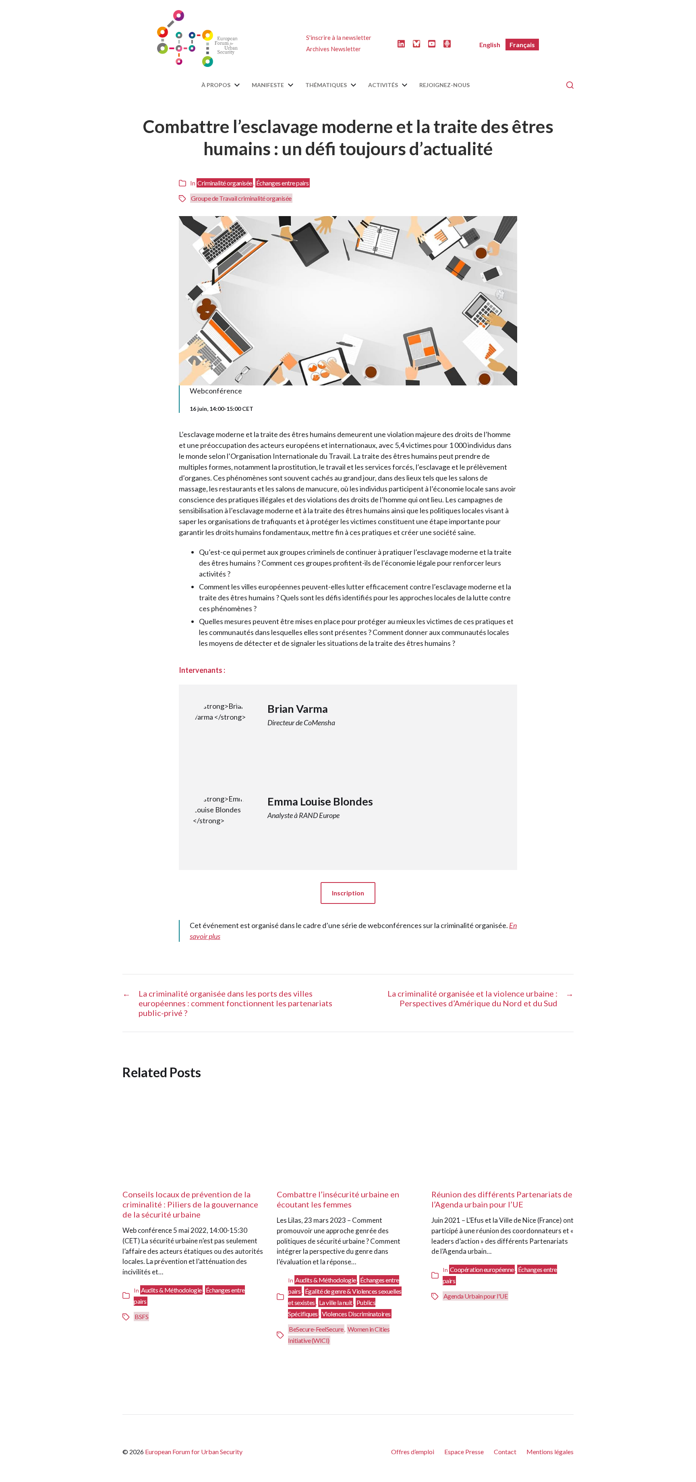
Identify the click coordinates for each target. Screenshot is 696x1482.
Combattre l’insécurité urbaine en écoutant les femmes (338, 1199)
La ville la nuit (335, 1302)
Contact (505, 1451)
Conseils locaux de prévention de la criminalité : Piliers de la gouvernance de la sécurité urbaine (190, 1204)
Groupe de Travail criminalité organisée (241, 198)
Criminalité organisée (224, 183)
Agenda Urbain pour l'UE (475, 1296)
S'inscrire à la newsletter (338, 37)
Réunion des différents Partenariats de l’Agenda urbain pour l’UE (501, 1199)
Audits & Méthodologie (171, 1290)
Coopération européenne (482, 1269)
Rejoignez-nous (444, 85)
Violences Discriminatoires (356, 1314)
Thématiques (326, 85)
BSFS (141, 1316)
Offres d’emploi (412, 1451)
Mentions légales (550, 1451)
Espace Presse (464, 1451)
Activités (383, 85)
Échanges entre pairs (282, 183)
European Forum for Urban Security (193, 1451)
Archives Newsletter (333, 48)
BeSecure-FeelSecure (316, 1329)
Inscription (348, 893)
